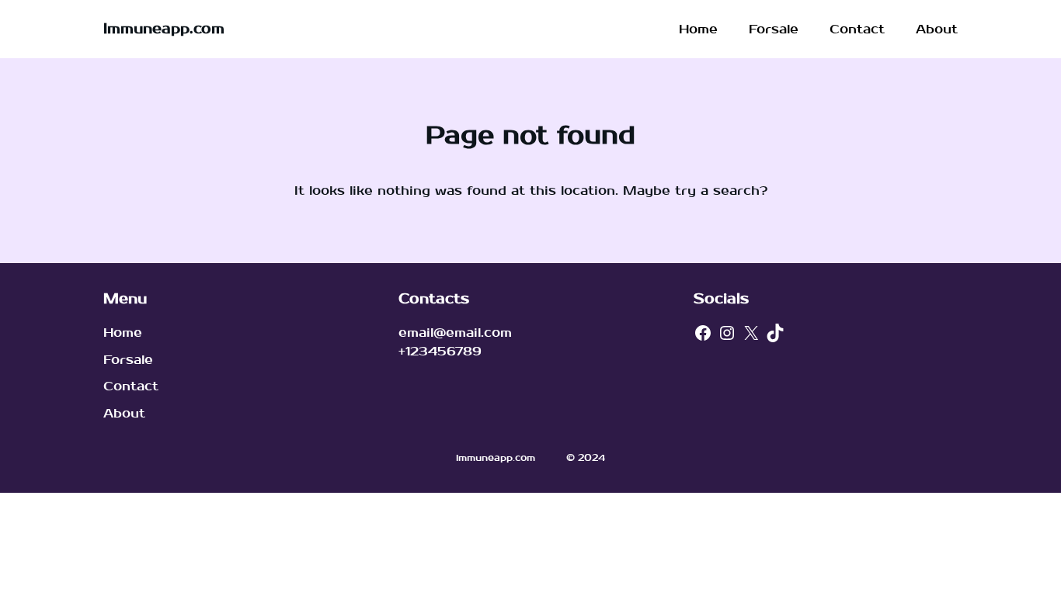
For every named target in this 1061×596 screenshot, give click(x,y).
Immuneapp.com (163, 29)
